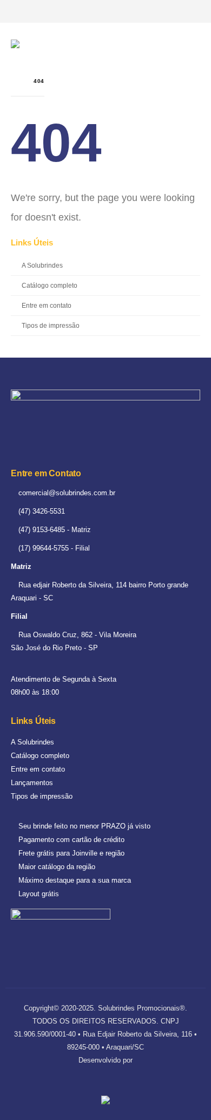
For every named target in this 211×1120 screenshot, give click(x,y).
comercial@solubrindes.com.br (65, 493)
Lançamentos (32, 783)
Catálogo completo (49, 285)
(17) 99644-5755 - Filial (53, 548)
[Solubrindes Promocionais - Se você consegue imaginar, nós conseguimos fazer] (51, 45)
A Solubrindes (42, 265)
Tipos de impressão (51, 325)
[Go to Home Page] (14, 81)
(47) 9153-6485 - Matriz (53, 530)
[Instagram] (191, 11)
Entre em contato (46, 305)
